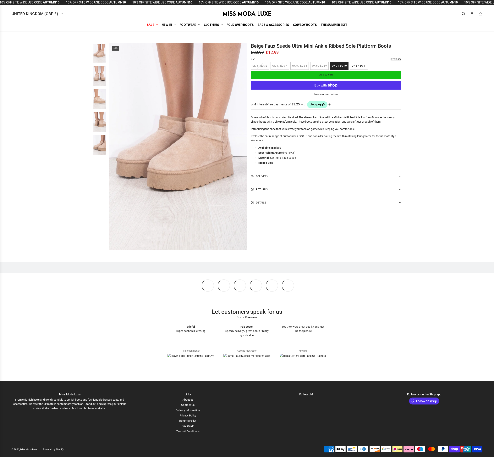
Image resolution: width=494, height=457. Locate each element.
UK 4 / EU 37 (279, 65)
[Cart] (480, 13)
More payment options (326, 94)
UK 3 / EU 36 (259, 65)
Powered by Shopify (53, 449)
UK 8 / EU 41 (359, 65)
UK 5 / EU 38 (299, 65)
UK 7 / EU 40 (339, 65)
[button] (112, 146)
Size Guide (396, 59)
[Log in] (472, 13)
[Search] (463, 13)
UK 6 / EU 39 (319, 65)
